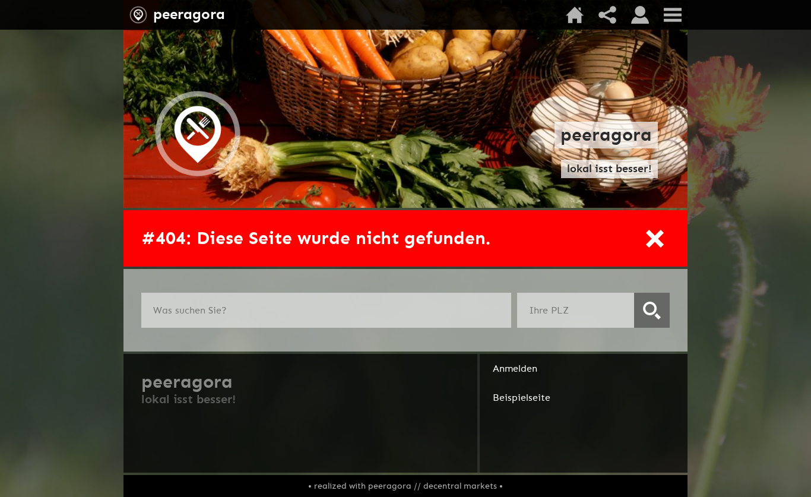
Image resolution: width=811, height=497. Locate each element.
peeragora (189, 14)
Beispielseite (521, 397)
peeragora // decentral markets (432, 486)
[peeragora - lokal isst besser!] (197, 175)
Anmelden (515, 368)
